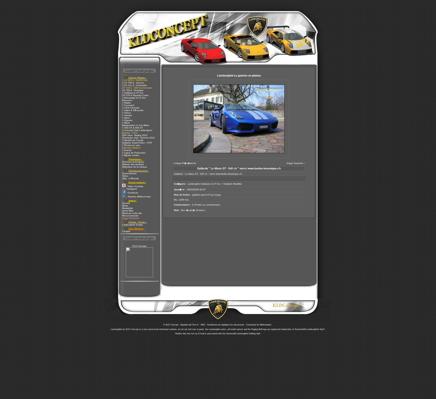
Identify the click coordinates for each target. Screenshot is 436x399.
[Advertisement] (218, 365)
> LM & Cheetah (130, 108)
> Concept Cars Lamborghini (137, 130)
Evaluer (200, 210)
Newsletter (127, 208)
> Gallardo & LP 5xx (132, 93)
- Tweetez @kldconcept (138, 196)
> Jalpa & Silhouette (133, 110)
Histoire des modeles (133, 164)
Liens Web (127, 210)
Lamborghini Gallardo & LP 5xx (204, 184)
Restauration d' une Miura (135, 125)
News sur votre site (132, 213)
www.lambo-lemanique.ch (229, 174)
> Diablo (126, 103)
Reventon (127, 100)
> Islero (126, 117)
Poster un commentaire (207, 204)
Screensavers (129, 173)
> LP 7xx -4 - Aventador (134, 85)
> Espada (127, 120)
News (125, 205)
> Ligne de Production (134, 152)
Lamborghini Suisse (132, 224)
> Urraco (126, 113)
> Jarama (127, 115)
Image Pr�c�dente (185, 163)
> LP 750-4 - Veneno (133, 83)
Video (125, 176)
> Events (126, 150)
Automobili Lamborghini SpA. (310, 329)
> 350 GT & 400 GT (132, 127)
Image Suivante (295, 163)
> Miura (126, 122)
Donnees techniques (133, 162)
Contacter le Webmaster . (259, 324)
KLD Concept (139, 246)
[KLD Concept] (139, 276)
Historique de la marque (134, 167)
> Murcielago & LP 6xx (134, 98)
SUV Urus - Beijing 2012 (135, 135)
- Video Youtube (134, 186)
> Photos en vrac (131, 145)
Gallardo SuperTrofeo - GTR (137, 142)
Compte (126, 231)
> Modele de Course (133, 140)
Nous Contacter (130, 215)
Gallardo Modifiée (233, 184)
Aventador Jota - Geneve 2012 (138, 137)
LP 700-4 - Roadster (133, 90)
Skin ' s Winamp (130, 178)
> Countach (128, 105)
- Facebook (132, 192)
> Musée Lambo (130, 155)
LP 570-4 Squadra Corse (135, 95)
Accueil (126, 203)
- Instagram (130, 189)
